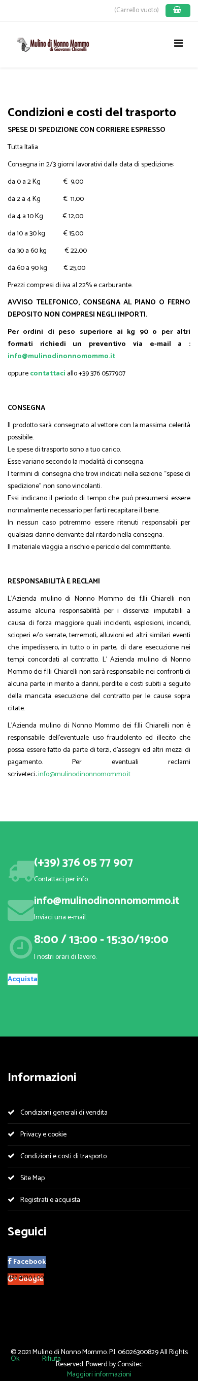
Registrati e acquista (49, 1200)
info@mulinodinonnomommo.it (61, 356)
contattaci (48, 373)
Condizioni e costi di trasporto (63, 1156)
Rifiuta (51, 1359)
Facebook (29, 1262)
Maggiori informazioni (99, 1374)
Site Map (32, 1178)
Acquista (23, 979)
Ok (15, 1359)
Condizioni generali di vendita (63, 1113)
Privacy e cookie (43, 1135)
